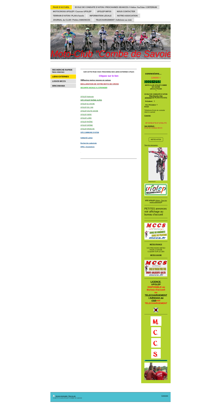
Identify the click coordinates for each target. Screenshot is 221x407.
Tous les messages (151, 145)
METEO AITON (156, 139)
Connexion (164, 396)
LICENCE (156, 281)
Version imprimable (61, 396)
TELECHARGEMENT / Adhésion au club (156, 298)
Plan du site (72, 396)
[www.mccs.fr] (157, 163)
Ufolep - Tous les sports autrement (158, 201)
